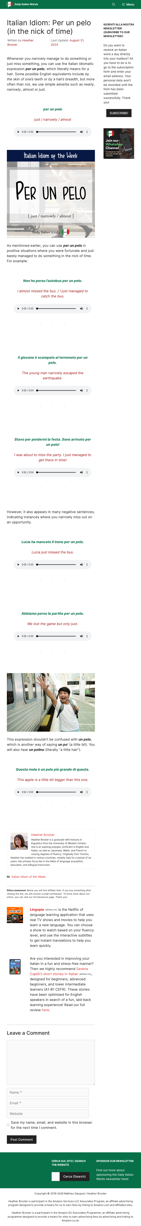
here (45, 1010)
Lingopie (37, 909)
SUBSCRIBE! (119, 113)
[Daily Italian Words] (9, 4)
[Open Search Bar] (113, 4)
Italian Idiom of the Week (29, 876)
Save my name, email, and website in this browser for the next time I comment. (51, 1125)
